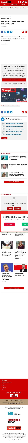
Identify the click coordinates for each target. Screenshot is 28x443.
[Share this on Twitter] (5, 32)
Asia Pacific (14, 4)
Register (17, 208)
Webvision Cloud (17, 439)
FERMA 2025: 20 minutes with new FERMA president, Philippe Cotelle (20, 233)
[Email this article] (11, 32)
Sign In (6, 400)
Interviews (23, 7)
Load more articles (14, 181)
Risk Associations (6, 18)
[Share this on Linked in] (8, 32)
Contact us (4, 380)
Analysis (4, 7)
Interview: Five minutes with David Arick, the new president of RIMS (18, 165)
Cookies (4, 387)
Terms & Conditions (6, 382)
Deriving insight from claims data (19, 274)
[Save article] (26, 32)
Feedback (14, 402)
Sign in (9, 28)
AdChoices (4, 385)
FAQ (3, 389)
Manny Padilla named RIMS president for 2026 (6, 233)
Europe (23, 4)
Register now (14, 80)
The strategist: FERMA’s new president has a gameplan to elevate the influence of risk (16, 174)
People (4, 105)
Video (18, 105)
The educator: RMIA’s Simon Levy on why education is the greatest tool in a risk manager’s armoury (7, 277)
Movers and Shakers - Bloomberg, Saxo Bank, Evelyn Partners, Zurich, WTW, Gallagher (18, 158)
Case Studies (11, 7)
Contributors (6, 402)
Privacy (3, 384)
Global (5, 4)
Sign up (4, 138)
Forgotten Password (15, 400)
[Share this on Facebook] (2, 32)
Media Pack (21, 402)
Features (17, 7)
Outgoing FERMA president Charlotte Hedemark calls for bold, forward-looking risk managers (20, 254)
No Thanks (9, 224)
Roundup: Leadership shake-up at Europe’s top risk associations (6, 253)
